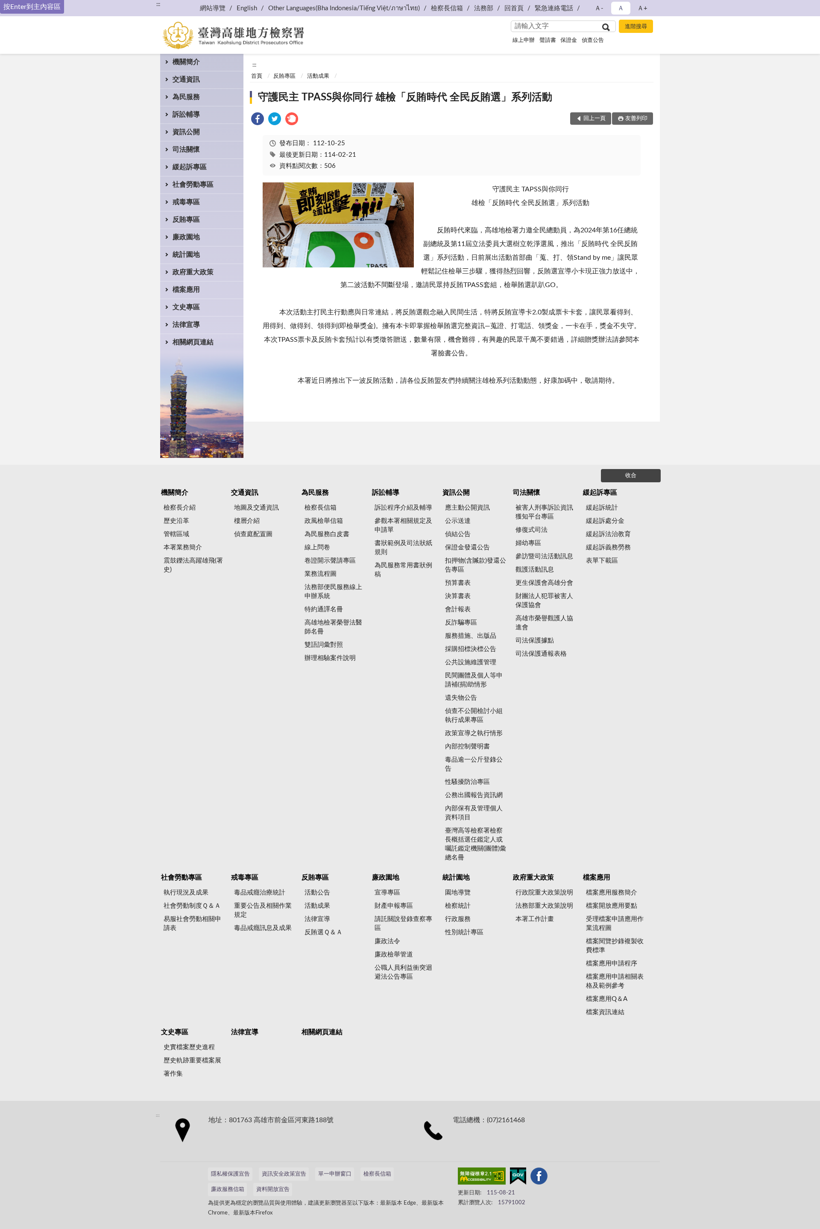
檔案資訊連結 (605, 1012)
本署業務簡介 (183, 547)
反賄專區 (186, 219)
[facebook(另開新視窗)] (539, 1177)
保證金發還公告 (467, 547)
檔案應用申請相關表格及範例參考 (615, 981)
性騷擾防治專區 (467, 782)
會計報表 (458, 609)
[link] (257, 120)
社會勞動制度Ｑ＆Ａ (192, 906)
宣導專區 (387, 892)
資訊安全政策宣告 (284, 1174)
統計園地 (186, 254)
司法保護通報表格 (541, 654)
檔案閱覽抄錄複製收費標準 (615, 945)
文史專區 (186, 307)
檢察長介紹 (180, 508)
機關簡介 (186, 62)
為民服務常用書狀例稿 (403, 570)
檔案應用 (186, 289)
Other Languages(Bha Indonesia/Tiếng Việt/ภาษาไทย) (344, 8)
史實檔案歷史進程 (189, 1047)
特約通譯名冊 (324, 609)
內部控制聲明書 (467, 746)
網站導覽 (213, 8)
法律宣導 (186, 324)
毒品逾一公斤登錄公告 (474, 764)
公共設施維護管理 (470, 662)
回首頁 (514, 8)
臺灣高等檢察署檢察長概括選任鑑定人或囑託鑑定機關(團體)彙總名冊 (475, 844)
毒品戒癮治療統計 (259, 892)
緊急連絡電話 (554, 8)
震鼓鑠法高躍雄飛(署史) (193, 565)
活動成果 (318, 76)
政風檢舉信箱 (324, 521)
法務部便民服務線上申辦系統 (333, 591)
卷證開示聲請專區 (330, 560)
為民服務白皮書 (327, 534)
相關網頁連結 (193, 342)
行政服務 (458, 919)
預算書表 (458, 583)
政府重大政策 (193, 272)
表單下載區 (602, 560)
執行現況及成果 (186, 892)
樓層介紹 (247, 521)
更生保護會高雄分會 (544, 583)
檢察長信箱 (447, 8)
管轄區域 (176, 534)
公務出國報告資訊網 (474, 795)
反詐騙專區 (461, 622)
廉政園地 (186, 237)
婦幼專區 (528, 543)
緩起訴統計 (602, 508)
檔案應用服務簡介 (611, 892)
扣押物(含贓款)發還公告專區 (475, 565)
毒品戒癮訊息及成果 (263, 928)
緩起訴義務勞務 (608, 547)
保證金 (568, 40)
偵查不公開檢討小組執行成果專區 (474, 715)
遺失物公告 (461, 698)
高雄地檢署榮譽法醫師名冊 (333, 627)
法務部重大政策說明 (544, 906)
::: (158, 4)
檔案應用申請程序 (611, 963)
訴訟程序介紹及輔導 (403, 508)
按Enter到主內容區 (32, 6)
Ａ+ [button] (642, 8)
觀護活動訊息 (534, 569)
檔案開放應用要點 (611, 906)
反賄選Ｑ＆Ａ (324, 932)
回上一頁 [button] (594, 118)
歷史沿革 (176, 521)
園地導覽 (458, 892)
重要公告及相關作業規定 (263, 910)
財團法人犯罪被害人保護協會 (544, 600)
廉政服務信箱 (227, 1189)
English (247, 8)
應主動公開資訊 (467, 508)
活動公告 (317, 892)
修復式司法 (531, 530)
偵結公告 (458, 534)
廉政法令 (387, 941)
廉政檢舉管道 (394, 954)
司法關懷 (186, 149)
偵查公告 (593, 40)
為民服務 (186, 97)
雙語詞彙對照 (324, 645)
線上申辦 (523, 40)
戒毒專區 (186, 202)
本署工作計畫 (534, 919)
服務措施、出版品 (470, 636)
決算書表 (458, 596)
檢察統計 (458, 906)
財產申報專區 (394, 906)
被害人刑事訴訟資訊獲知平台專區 (544, 512)
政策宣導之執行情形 (474, 733)
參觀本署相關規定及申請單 (403, 525)
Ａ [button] (621, 8)
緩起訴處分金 (605, 521)
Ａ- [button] (598, 8)
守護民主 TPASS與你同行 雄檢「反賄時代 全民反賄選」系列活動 (405, 97)
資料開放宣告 (273, 1189)
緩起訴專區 (190, 167)
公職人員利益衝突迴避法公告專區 (403, 972)
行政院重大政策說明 (544, 892)
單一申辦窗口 (334, 1174)
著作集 (173, 1074)
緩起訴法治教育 (608, 534)
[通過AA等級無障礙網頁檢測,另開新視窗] (482, 1177)
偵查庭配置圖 (253, 534)
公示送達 (458, 521)
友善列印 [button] (636, 118)
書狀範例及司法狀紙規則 (403, 547)
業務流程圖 (321, 574)
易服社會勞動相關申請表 (192, 923)
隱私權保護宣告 (230, 1174)
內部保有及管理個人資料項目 (474, 813)
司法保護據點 (534, 640)
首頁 (256, 76)
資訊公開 (186, 132)
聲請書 (547, 40)
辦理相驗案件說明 (330, 658)
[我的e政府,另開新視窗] (518, 1177)
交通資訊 (186, 79)
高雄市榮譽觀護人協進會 (544, 623)
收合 (630, 475)
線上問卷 (317, 547)
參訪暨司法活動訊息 (544, 556)
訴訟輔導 (186, 114)
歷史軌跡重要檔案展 (192, 1060)
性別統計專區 (464, 932)
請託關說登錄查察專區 (403, 923)
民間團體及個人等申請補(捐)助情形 (474, 680)
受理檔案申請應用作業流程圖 (615, 923)
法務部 (483, 8)
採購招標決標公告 (470, 649)
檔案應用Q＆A (606, 999)
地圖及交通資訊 (256, 508)
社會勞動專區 (193, 184)
